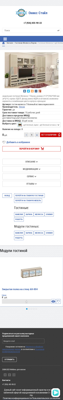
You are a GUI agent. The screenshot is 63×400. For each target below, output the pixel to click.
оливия (49, 214)
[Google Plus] (40, 91)
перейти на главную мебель (28, 201)
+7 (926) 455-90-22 (33, 23)
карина (29, 214)
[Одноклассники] (32, 91)
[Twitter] (28, 91)
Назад (7, 196)
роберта (19, 219)
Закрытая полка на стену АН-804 (20, 289)
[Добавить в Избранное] (58, 301)
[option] (31, 70)
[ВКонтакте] (24, 91)
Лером (22, 107)
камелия (19, 214)
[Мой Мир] (36, 91)
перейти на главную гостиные (29, 196)
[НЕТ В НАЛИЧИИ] (26, 301)
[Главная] (3, 43)
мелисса (39, 214)
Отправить (9, 359)
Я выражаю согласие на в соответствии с (23, 349)
